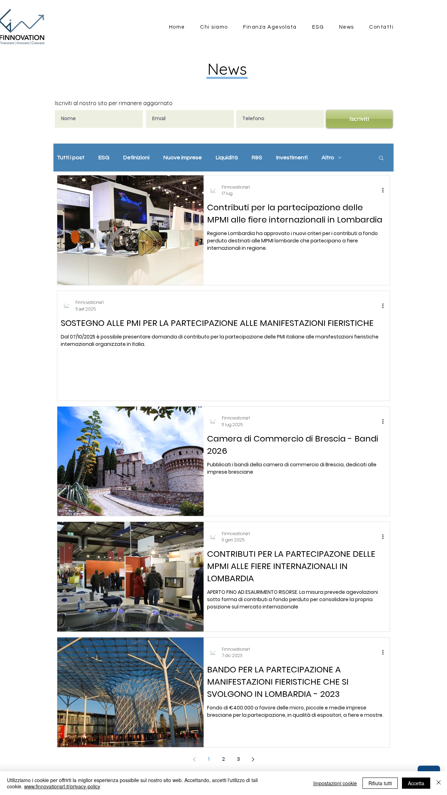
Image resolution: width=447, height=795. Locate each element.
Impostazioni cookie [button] (335, 783)
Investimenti (292, 157)
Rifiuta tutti (380, 783)
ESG (103, 157)
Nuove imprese (182, 157)
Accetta (416, 783)
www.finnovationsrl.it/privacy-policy (62, 786)
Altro (328, 157)
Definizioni (136, 157)
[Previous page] (194, 759)
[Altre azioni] (385, 190)
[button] (381, 158)
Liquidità (227, 157)
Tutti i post (71, 157)
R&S (257, 157)
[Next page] (253, 759)
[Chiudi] (438, 783)
